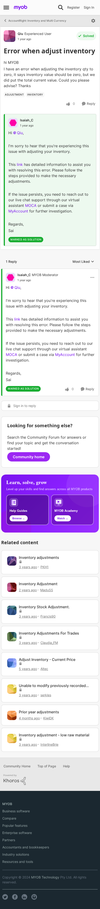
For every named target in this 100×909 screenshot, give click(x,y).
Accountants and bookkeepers (25, 847)
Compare (9, 818)
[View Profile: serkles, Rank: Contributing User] (12, 689)
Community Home (16, 766)
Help (66, 766)
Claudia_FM (49, 643)
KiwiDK (48, 718)
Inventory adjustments (39, 557)
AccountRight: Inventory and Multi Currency (37, 20)
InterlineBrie (49, 744)
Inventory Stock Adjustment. (44, 607)
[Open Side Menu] (6, 7)
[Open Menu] (93, 20)
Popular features (14, 825)
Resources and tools (17, 862)
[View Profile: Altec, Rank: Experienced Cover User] (12, 663)
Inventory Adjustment (38, 583)
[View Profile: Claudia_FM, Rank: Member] (12, 636)
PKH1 (44, 567)
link (20, 164)
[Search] (60, 7)
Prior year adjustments (39, 712)
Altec (44, 669)
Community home (28, 456)
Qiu (20, 34)
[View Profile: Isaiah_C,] (13, 122)
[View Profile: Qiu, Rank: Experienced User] (9, 36)
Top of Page (46, 766)
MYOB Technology (45, 877)
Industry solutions (15, 854)
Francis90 (48, 616)
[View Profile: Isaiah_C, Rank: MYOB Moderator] (10, 277)
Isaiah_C (26, 120)
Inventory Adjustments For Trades (49, 633)
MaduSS (46, 590)
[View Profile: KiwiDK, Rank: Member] (12, 715)
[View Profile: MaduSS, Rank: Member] (12, 587)
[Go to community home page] (21, 7)
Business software (16, 811)
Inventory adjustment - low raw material (54, 735)
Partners (8, 840)
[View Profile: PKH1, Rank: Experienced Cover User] (12, 561)
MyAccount (18, 211)
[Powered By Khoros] (50, 779)
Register (73, 7)
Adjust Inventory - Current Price (47, 659)
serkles (45, 695)
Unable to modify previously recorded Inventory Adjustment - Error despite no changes (54, 685)
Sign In (89, 7)
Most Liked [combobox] (83, 262)
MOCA (31, 205)
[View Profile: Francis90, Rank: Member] (12, 610)
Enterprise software (17, 833)
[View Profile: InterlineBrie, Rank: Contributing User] (12, 738)
